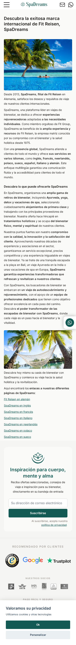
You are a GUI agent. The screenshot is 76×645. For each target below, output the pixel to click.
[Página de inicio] (34, 4)
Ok (38, 624)
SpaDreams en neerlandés (20, 424)
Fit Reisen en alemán (17, 399)
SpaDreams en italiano (18, 418)
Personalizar (38, 634)
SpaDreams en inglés (17, 405)
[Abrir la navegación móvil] (6, 4)
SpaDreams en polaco (18, 430)
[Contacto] (62, 5)
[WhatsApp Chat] (70, 322)
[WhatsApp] (71, 5)
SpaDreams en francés (18, 411)
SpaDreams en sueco (17, 436)
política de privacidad (54, 524)
